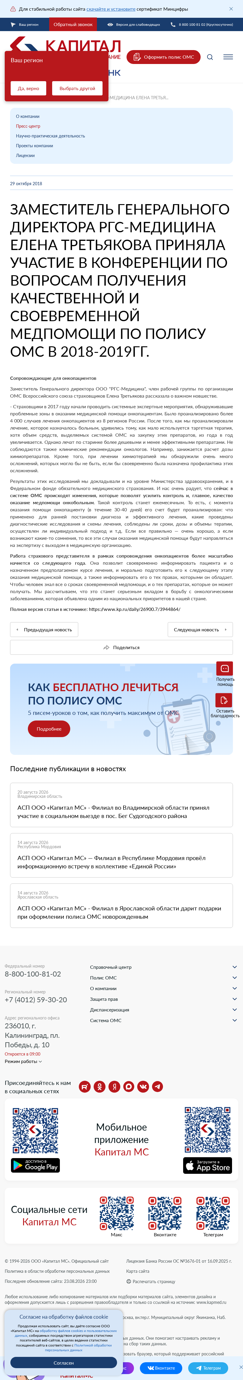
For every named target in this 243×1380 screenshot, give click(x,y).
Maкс (116, 1234)
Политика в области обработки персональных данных (57, 1271)
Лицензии (25, 155)
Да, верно (28, 88)
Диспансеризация (109, 1009)
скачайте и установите (111, 9)
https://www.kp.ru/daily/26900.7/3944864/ (134, 609)
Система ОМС (106, 1020)
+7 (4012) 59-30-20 (36, 999)
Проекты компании (34, 145)
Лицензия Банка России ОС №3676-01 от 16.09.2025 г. (179, 1261)
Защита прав (104, 999)
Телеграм (213, 1234)
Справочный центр (111, 967)
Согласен (64, 1362)
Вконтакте (165, 1234)
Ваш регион (29, 24)
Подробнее (49, 728)
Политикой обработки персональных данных (78, 1347)
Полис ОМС (103, 977)
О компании (27, 116)
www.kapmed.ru (211, 1302)
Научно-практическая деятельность (50, 135)
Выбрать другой (77, 88)
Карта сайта (137, 1271)
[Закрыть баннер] (231, 9)
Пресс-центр (28, 126)
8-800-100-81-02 (33, 973)
